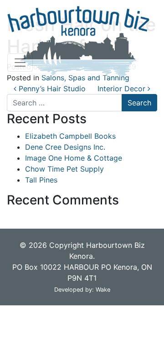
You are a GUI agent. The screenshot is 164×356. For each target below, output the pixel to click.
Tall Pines (41, 179)
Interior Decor (122, 88)
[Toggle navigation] (20, 62)
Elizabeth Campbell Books (70, 136)
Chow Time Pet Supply (64, 168)
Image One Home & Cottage (73, 157)
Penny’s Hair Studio (51, 88)
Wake (103, 289)
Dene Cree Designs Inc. (65, 147)
